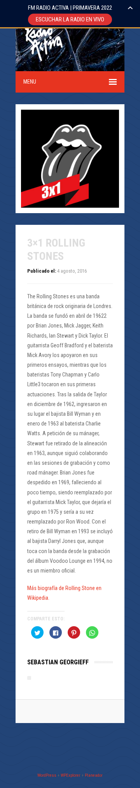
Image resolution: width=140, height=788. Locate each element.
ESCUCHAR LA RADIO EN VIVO (70, 19)
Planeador (94, 775)
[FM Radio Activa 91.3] (43, 66)
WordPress (46, 775)
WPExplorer (70, 775)
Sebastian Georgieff (58, 662)
